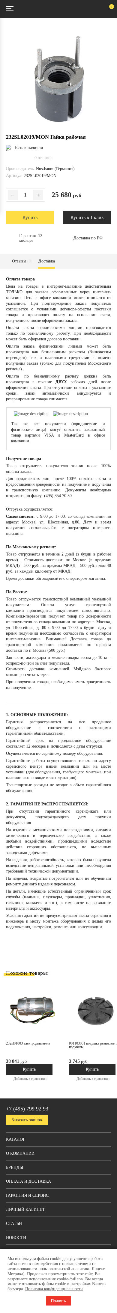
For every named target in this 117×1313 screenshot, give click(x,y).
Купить (30, 217)
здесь (44, 674)
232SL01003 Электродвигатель (28, 1043)
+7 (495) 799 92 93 (27, 1109)
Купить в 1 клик (87, 217)
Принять (58, 1301)
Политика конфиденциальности (54, 1289)
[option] (37, 1037)
